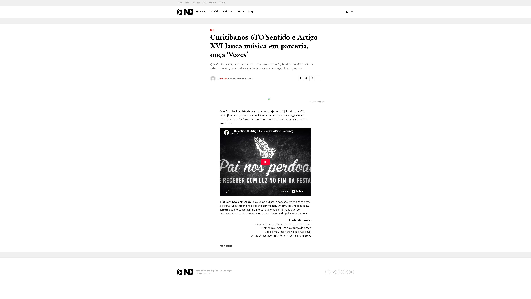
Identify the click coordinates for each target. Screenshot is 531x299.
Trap (205, 3)
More (240, 11)
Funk (180, 3)
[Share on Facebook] (300, 78)
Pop (193, 3)
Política (227, 11)
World (214, 11)
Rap (198, 3)
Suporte (221, 3)
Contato (212, 3)
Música (200, 11)
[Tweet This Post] (306, 78)
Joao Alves (223, 78)
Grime (187, 3)
